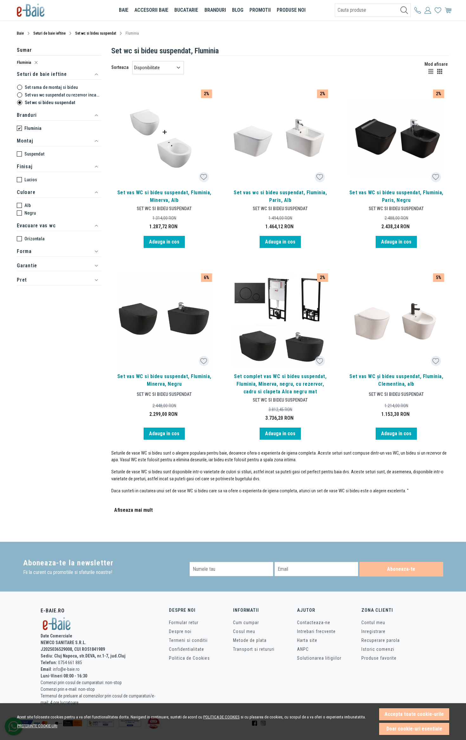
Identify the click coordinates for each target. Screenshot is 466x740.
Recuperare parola (380, 640)
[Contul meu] (417, 10)
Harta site (307, 640)
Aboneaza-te (401, 569)
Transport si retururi (254, 649)
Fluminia (24, 62)
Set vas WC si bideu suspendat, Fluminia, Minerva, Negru (164, 380)
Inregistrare (373, 631)
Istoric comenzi (377, 649)
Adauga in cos (164, 242)
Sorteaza (120, 67)
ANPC (303, 649)
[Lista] (431, 71)
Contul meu (373, 622)
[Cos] (448, 10)
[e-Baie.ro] (54, 10)
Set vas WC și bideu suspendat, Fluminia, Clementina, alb (396, 380)
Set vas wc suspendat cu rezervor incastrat (63, 95)
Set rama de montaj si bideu (51, 87)
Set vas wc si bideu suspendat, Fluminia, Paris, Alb (280, 196)
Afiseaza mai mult (133, 510)
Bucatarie (186, 10)
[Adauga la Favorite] (203, 177)
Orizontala (34, 239)
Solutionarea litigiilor (319, 658)
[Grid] (440, 71)
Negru (30, 213)
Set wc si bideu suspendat (95, 33)
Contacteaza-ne (313, 622)
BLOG (237, 10)
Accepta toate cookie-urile (414, 714)
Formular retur (183, 622)
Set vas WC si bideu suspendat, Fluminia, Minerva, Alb (164, 196)
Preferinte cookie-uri (37, 725)
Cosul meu (244, 631)
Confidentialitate (186, 649)
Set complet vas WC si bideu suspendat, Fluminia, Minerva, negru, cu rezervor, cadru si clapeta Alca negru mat (280, 384)
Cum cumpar (246, 622)
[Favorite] (438, 10)
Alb (27, 205)
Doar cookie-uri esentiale (414, 729)
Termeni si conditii (188, 640)
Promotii (260, 10)
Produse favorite (379, 658)
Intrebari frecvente (316, 631)
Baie (123, 10)
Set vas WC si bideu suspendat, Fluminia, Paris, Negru (396, 196)
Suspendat (34, 154)
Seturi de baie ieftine (49, 33)
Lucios (30, 180)
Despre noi (180, 631)
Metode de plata (250, 640)
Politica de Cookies (189, 658)
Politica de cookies (221, 717)
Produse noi (291, 10)
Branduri (215, 10)
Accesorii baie (151, 10)
